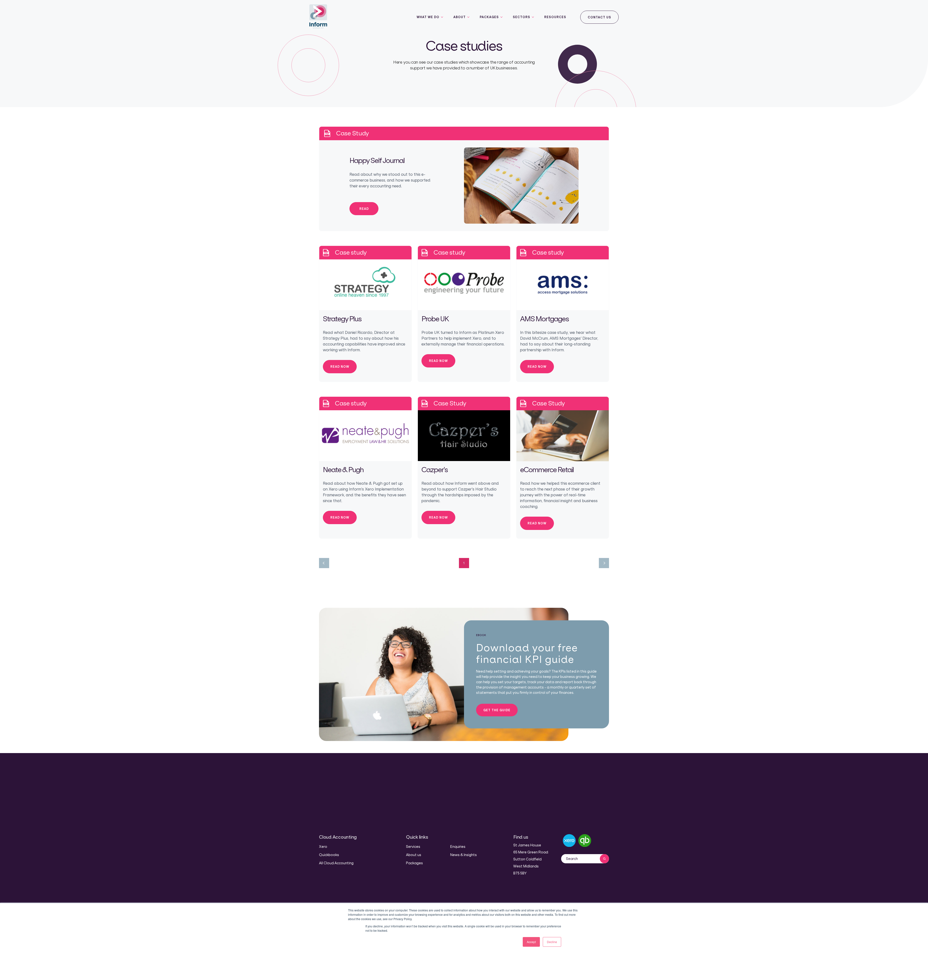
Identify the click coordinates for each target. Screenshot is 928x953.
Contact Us (599, 17)
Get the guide (496, 710)
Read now (339, 366)
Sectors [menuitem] (521, 17)
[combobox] (580, 858)
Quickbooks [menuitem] (329, 854)
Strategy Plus (342, 318)
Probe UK (435, 318)
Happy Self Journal (377, 160)
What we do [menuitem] (428, 17)
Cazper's (434, 469)
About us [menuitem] (413, 854)
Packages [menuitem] (489, 17)
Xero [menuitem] (323, 846)
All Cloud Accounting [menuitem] (336, 863)
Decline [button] (552, 942)
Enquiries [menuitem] (457, 846)
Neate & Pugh (343, 469)
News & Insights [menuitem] (463, 854)
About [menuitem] (459, 17)
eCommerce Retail (547, 469)
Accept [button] (531, 942)
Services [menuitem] (413, 846)
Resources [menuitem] (555, 17)
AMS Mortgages (544, 318)
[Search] (604, 858)
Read (364, 209)
